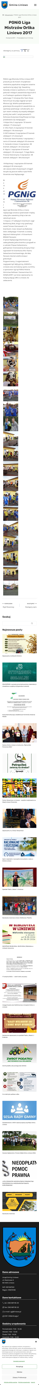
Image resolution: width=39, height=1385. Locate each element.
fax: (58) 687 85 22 (11, 1307)
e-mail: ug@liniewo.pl (12, 1312)
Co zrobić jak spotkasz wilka (10, 1094)
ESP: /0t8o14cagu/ (11, 1316)
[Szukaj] (32, 623)
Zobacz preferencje (19, 1377)
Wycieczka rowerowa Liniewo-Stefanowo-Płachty (17, 918)
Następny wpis (31, 605)
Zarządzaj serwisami (19, 1361)
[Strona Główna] (3, 15)
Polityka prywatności (24, 1382)
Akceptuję (19, 1366)
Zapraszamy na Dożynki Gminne (12, 656)
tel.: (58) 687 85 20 (11, 1303)
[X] (25, 50)
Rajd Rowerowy (8, 605)
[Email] (28, 50)
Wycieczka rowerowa (8, 1213)
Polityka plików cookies (10, 1382)
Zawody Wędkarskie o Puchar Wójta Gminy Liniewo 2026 (19, 1153)
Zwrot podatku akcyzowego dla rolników (14, 1065)
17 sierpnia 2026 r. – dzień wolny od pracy (14, 976)
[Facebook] (22, 50)
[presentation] (19, 643)
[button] (36, 1342)
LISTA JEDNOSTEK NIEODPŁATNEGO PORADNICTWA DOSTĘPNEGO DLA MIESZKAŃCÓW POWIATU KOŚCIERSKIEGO (18, 1183)
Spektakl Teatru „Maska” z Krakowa (12, 889)
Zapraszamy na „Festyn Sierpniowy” (13, 830)
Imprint (33, 1382)
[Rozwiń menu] (35, 5)
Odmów (19, 1372)
